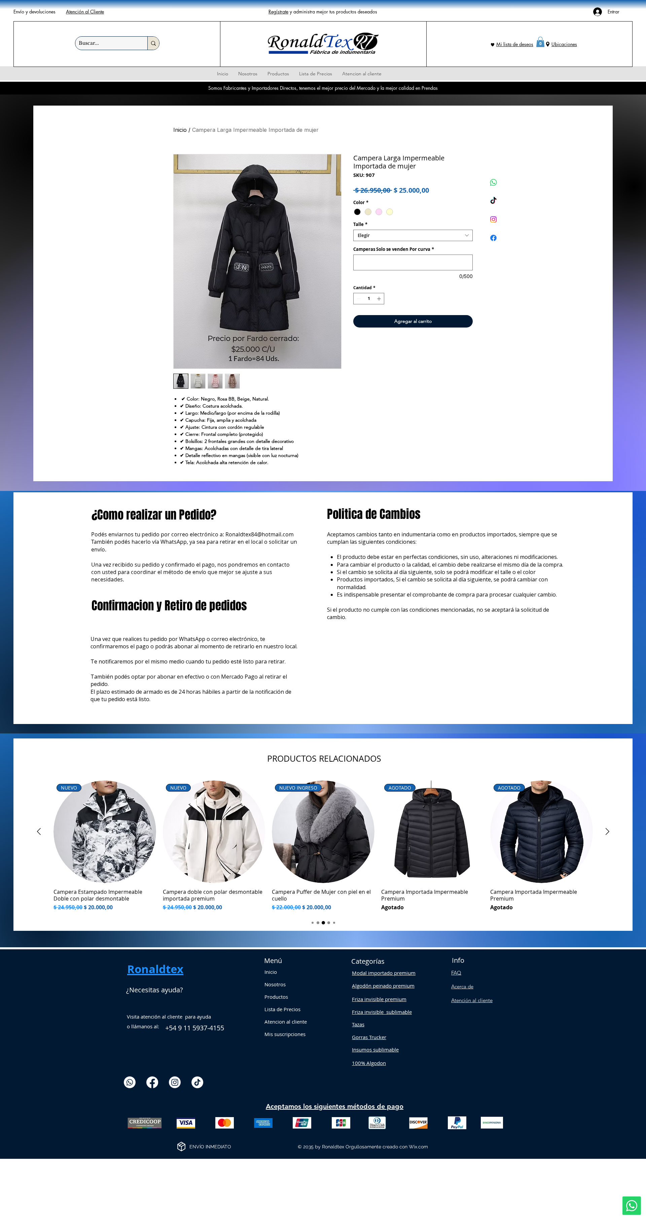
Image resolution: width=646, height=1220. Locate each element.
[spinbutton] (369, 298)
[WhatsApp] (493, 182)
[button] (540, 42)
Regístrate (278, 11)
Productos (276, 996)
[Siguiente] (607, 831)
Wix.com (418, 1146)
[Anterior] (39, 831)
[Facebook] (493, 238)
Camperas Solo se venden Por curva (393, 249)
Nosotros (275, 984)
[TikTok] (493, 201)
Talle (360, 224)
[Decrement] (358, 298)
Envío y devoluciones (34, 11)
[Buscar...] (153, 43)
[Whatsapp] (631, 1205)
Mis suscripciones (285, 1034)
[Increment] (379, 298)
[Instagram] (493, 219)
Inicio (180, 129)
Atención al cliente (472, 1000)
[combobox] (413, 235)
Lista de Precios (282, 1009)
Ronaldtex (155, 969)
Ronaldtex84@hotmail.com (259, 534)
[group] (323, 846)
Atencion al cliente (285, 1021)
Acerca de (462, 986)
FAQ (456, 972)
